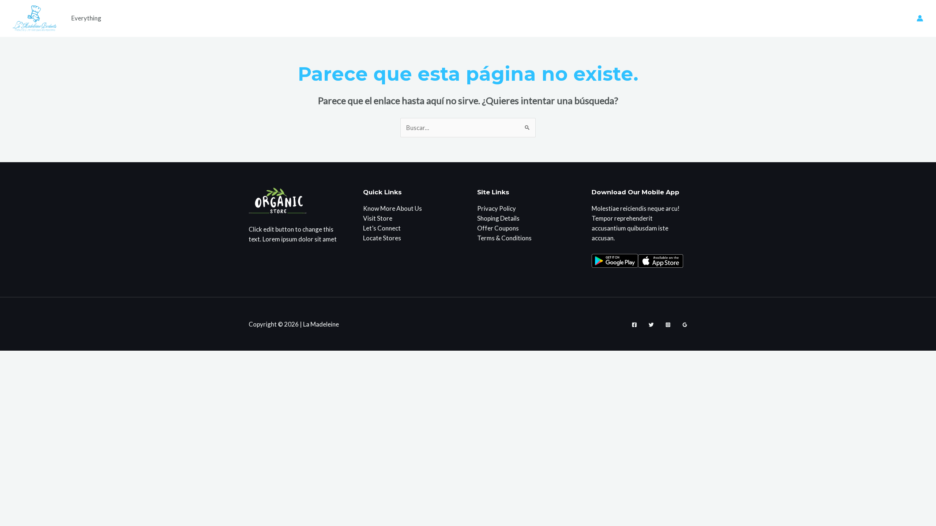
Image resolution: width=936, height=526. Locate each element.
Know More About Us (392, 208)
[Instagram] (668, 324)
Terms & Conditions (504, 238)
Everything (86, 18)
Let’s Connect (382, 228)
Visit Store (377, 218)
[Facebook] (634, 324)
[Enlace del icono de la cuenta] (920, 18)
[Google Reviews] (684, 324)
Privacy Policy (496, 208)
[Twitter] (651, 324)
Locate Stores (382, 238)
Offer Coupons (498, 228)
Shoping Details (498, 218)
